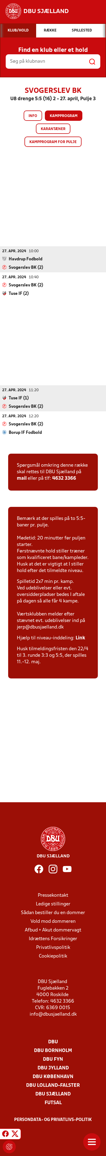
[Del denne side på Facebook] (5, 1134)
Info (33, 116)
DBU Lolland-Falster (53, 1085)
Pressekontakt (53, 895)
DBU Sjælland (53, 1094)
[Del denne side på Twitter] (14, 1134)
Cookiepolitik (53, 956)
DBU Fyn (53, 1059)
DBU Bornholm (53, 1050)
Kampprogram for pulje (53, 142)
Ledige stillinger (53, 904)
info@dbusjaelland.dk (53, 1014)
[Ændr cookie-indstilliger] (9, 1146)
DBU (53, 1042)
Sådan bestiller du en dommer (53, 913)
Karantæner (53, 129)
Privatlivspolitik (53, 947)
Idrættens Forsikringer (53, 939)
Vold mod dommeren (53, 921)
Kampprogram (63, 116)
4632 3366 (64, 478)
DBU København (53, 1077)
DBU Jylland (53, 1068)
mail (22, 478)
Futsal (53, 1103)
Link (80, 638)
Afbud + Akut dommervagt (53, 930)
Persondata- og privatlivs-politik (53, 1120)
